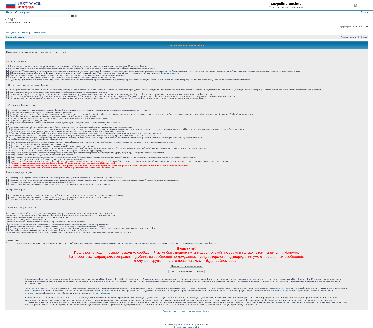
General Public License (281, 288)
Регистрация (23, 12)
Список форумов (15, 37)
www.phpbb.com (32, 290)
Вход (10, 12)
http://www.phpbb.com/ (99, 293)
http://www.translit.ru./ (171, 73)
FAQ (365, 12)
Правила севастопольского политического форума (186, 311)
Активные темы (38, 32)
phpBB (179, 325)
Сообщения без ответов (17, 32)
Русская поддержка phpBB (186, 327)
